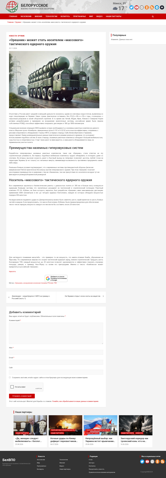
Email (11, 358)
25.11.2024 (13, 48)
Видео (99, 16)
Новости (13, 36)
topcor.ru (12, 271)
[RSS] (152, 7)
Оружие (21, 36)
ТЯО (55, 283)
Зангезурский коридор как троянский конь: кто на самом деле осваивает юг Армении (134, 442)
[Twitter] (131, 7)
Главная (13, 16)
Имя (11, 348)
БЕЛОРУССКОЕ (34, 5)
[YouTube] (136, 7)
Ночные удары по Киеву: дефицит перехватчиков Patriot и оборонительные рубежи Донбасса (63, 442)
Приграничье (79, 16)
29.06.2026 (89, 444)
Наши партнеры (113, 16)
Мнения (38, 16)
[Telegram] (157, 7)
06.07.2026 (54, 444)
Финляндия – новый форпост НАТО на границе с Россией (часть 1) (31, 297)
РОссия (50, 283)
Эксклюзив (26, 16)
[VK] (142, 7)
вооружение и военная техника (35, 283)
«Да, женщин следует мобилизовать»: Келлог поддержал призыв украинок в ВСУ (27, 442)
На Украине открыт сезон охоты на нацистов (82, 296)
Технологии (51, 16)
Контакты (92, 466)
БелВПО (8, 460)
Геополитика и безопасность (63, 430)
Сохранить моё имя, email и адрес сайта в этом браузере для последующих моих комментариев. (50, 378)
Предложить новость (96, 469)
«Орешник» (18, 283)
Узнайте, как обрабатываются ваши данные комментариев (75, 401)
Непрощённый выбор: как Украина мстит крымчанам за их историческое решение (100, 441)
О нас (91, 459)
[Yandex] (162, 7)
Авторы (91, 463)
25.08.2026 (19, 444)
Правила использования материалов (102, 472)
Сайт (11, 368)
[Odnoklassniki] (147, 7)
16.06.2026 (125, 444)
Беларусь (65, 16)
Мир (91, 16)
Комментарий (15, 320)
